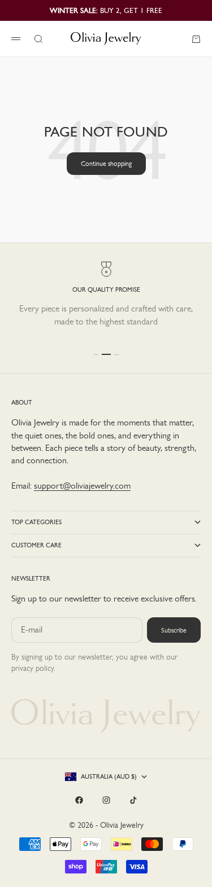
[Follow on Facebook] (79, 800)
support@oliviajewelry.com (82, 485)
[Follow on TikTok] (133, 800)
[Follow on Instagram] (106, 800)
